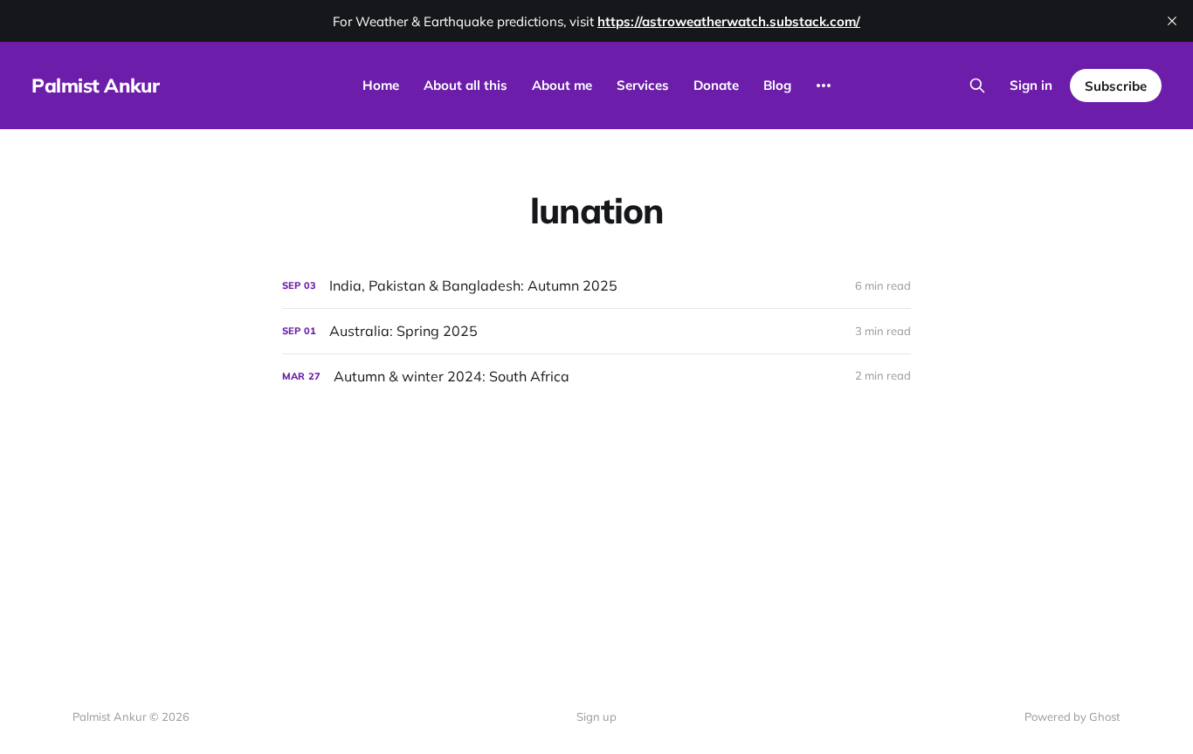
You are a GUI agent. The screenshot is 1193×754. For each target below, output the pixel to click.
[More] (823, 85)
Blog (777, 85)
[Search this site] (977, 85)
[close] (1172, 21)
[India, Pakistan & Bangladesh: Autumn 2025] (596, 286)
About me (562, 85)
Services (643, 85)
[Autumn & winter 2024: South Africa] (596, 376)
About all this (465, 85)
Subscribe (1116, 86)
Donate (716, 85)
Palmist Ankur (95, 85)
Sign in (1031, 85)
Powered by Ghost (1072, 716)
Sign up (596, 716)
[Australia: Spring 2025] (596, 331)
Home (380, 85)
